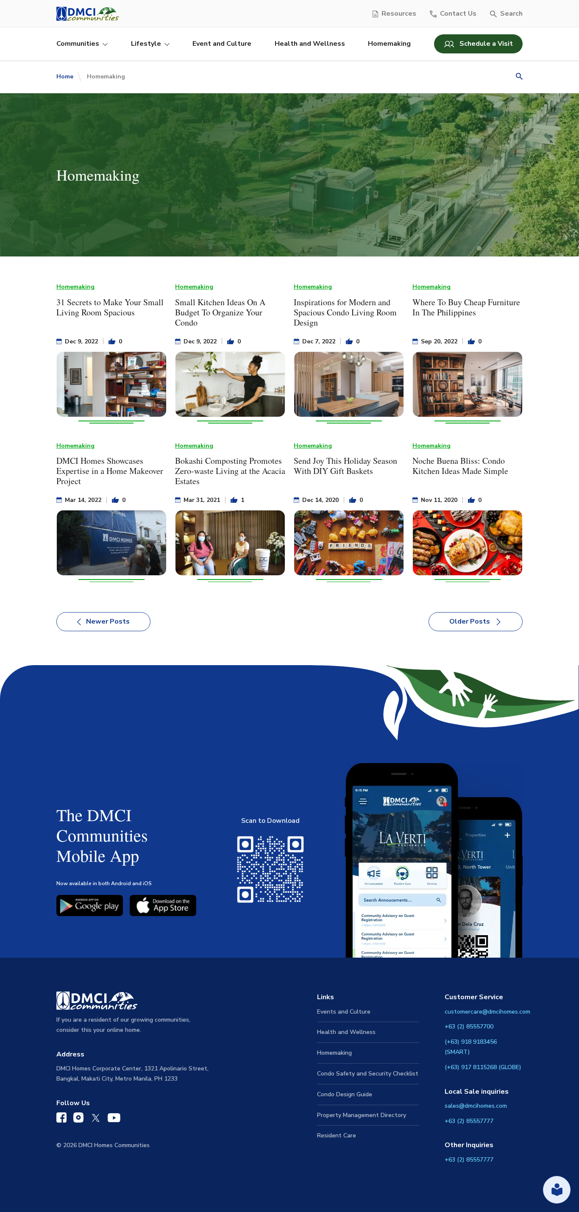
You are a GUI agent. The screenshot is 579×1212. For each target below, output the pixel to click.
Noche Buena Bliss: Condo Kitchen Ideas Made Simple (460, 465)
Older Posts (469, 621)
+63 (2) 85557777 (469, 1121)
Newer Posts (108, 621)
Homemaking (389, 43)
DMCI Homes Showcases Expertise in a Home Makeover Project (109, 471)
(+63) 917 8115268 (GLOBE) (483, 1067)
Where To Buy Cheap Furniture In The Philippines (466, 307)
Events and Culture (343, 1012)
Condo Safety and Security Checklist (367, 1074)
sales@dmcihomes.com (476, 1106)
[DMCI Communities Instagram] (78, 1119)
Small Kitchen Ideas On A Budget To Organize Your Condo (220, 312)
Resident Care (336, 1135)
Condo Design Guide (344, 1094)
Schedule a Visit (486, 43)
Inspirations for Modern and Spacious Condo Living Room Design (345, 312)
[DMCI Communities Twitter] (95, 1119)
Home (64, 76)
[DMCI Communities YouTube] (114, 1119)
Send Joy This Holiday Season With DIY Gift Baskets (345, 465)
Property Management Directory (361, 1115)
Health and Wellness (310, 43)
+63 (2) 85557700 (469, 1027)
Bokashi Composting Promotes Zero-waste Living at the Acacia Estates (230, 471)
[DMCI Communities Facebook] (61, 1119)
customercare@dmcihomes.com (487, 1012)
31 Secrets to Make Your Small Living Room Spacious (110, 307)
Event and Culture (221, 43)
